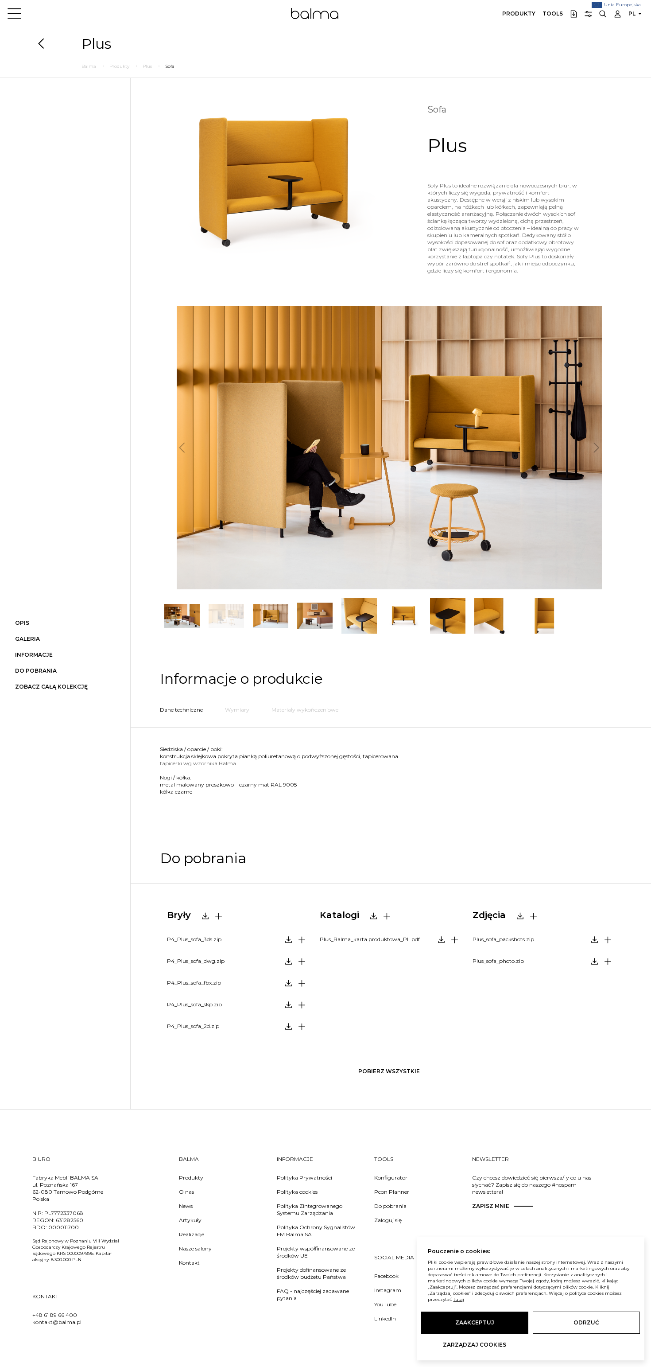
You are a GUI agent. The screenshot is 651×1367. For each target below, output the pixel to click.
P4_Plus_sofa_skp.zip (194, 1004)
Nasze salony (195, 1248)
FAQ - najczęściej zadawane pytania (313, 1294)
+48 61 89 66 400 (54, 1315)
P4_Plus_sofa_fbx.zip (194, 982)
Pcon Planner (391, 1191)
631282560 (69, 1220)
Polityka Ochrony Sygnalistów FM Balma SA (316, 1231)
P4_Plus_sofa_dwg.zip (196, 961)
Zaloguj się (388, 1220)
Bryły (179, 915)
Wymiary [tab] (237, 709)
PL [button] (632, 13)
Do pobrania (390, 1206)
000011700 (63, 1227)
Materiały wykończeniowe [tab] (304, 709)
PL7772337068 (63, 1213)
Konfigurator (390, 1177)
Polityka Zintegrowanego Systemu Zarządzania (309, 1209)
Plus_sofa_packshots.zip (503, 939)
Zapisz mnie (490, 1206)
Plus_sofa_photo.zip (498, 961)
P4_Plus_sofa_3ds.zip (194, 939)
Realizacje (191, 1234)
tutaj (458, 1299)
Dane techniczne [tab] (181, 709)
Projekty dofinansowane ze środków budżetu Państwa (311, 1273)
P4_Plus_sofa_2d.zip (193, 1026)
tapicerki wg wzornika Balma (198, 763)
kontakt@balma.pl (56, 1322)
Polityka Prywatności (304, 1177)
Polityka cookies (297, 1191)
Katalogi (339, 915)
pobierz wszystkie (389, 1071)
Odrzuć (586, 1322)
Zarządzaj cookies (474, 1344)
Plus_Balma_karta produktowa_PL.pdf (370, 939)
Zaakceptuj (474, 1322)
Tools (552, 13)
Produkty (518, 13)
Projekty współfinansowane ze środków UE (316, 1252)
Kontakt (189, 1262)
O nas (186, 1191)
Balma (314, 13)
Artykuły (190, 1220)
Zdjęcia (489, 915)
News (186, 1206)
